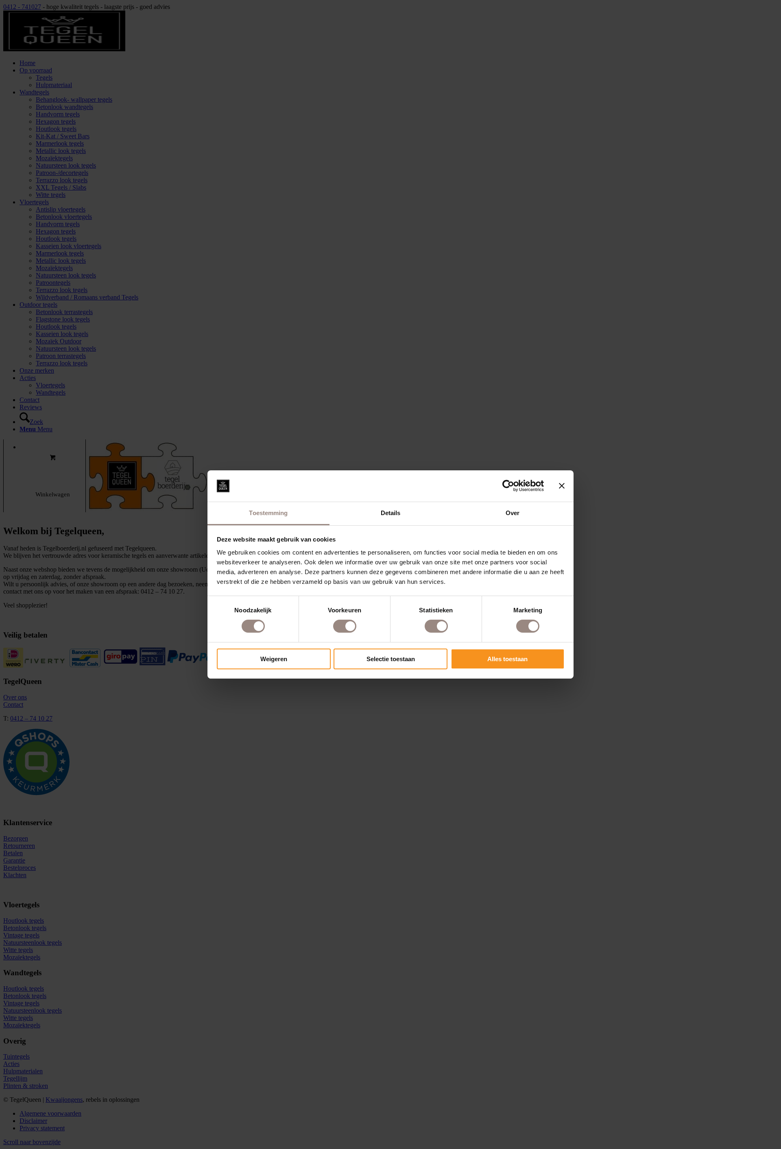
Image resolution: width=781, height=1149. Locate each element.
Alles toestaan (507, 658)
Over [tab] (512, 512)
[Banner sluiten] (562, 486)
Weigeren (273, 658)
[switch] (344, 626)
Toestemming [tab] (268, 512)
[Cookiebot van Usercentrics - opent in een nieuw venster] (508, 486)
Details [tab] (391, 512)
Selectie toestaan (391, 658)
